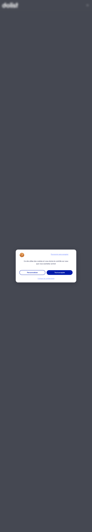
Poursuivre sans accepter (59, 254)
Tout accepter (59, 272)
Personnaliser (32, 272)
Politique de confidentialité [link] (46, 278)
